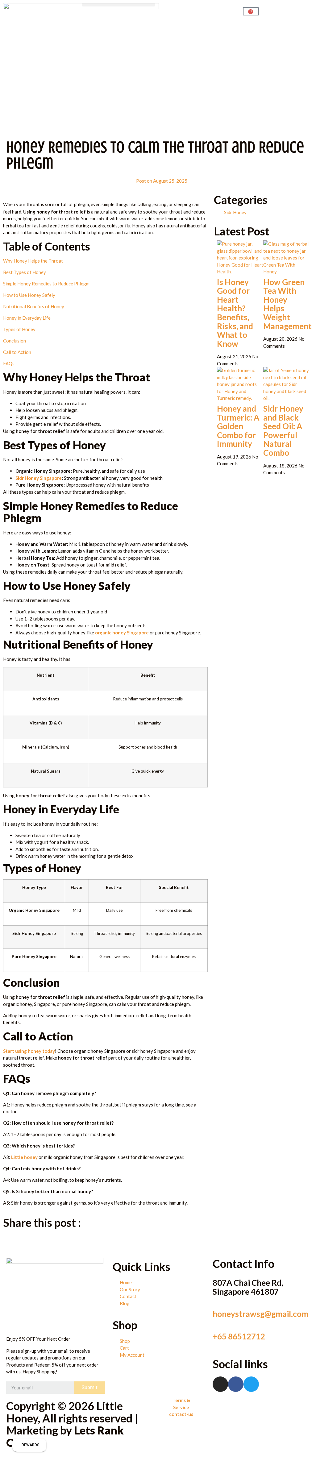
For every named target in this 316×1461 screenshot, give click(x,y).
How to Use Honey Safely (29, 295)
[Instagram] (220, 1384)
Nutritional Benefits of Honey (33, 306)
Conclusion (14, 340)
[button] (118, 4)
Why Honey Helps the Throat (33, 261)
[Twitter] (251, 1384)
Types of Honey (19, 329)
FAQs (9, 363)
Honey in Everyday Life (27, 318)
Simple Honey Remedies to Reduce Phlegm (46, 283)
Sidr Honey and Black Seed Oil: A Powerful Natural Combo (283, 431)
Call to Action (17, 352)
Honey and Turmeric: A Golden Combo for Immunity (238, 426)
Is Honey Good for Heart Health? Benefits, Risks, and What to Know (235, 313)
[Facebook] (235, 1384)
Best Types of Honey (24, 272)
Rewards (31, 1445)
